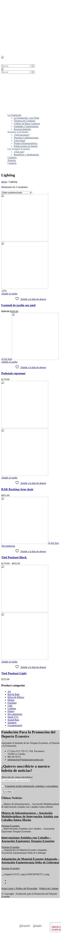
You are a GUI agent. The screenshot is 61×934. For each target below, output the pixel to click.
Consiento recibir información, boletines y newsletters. (31, 786)
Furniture (12, 702)
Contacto (12, 52)
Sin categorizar (15, 714)
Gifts (10, 705)
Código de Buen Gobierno (27, 12)
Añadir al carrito (9, 293)
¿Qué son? (19, 40)
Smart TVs (13, 717)
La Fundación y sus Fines (26, 6)
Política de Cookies (48, 888)
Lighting (12, 708)
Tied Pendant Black (14, 557)
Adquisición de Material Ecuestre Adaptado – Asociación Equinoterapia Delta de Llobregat (30, 860)
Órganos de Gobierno (24, 9)
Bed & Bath (13, 694)
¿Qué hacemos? (21, 23)
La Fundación (14, 4)
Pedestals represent (13, 373)
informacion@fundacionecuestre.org (25, 759)
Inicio (4, 181)
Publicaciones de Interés (26, 35)
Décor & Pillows (16, 697)
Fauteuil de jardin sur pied (18, 305)
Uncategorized (15, 725)
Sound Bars (13, 719)
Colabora (12, 46)
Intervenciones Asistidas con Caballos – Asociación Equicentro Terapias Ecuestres (27, 839)
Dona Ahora (7, 168)
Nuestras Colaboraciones (26, 26)
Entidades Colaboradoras (26, 15)
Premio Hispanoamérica (25, 32)
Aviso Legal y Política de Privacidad (19, 888)
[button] (8, 60)
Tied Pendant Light (13, 673)
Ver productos (8, 546)
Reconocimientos (22, 18)
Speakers (12, 722)
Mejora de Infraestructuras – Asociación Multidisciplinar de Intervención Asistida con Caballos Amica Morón (29, 816)
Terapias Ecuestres (10, 825)
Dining (11, 700)
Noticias (12, 49)
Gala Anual (19, 29)
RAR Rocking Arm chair (17, 489)
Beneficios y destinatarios (26, 43)
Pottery (11, 711)
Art (9, 691)
